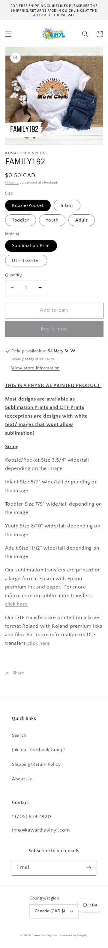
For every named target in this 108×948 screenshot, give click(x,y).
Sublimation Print (31, 245)
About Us (22, 779)
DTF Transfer (26, 260)
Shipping (12, 182)
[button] (8, 34)
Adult (81, 220)
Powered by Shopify (74, 935)
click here (38, 643)
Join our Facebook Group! (38, 749)
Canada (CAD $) (50, 911)
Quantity (13, 275)
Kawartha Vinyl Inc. (45, 935)
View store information (35, 368)
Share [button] (18, 673)
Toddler (20, 220)
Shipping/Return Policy (36, 764)
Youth (52, 220)
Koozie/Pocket (28, 205)
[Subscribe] (89, 867)
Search (19, 735)
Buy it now (54, 329)
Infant (67, 205)
